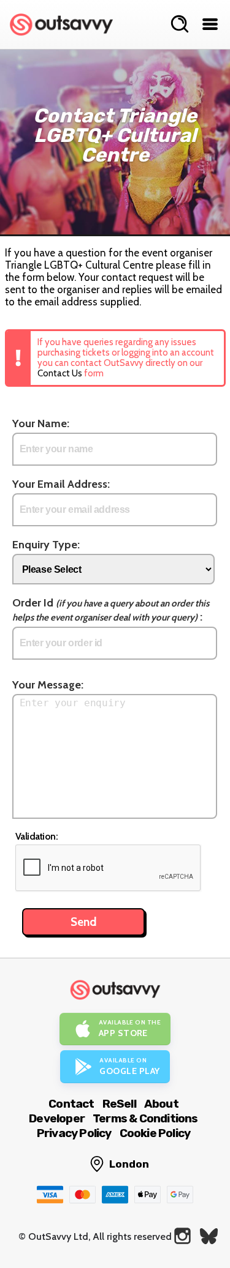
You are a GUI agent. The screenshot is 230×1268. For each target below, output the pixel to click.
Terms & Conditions (145, 1118)
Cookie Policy (155, 1133)
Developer (57, 1118)
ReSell (119, 1104)
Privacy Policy (74, 1133)
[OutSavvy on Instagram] (182, 1236)
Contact (71, 1104)
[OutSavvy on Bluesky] (209, 1236)
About (161, 1104)
